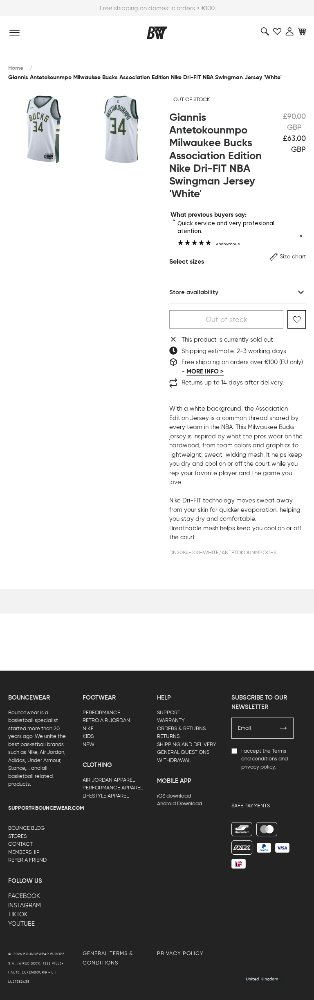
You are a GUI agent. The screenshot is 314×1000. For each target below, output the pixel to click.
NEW (88, 744)
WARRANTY (171, 720)
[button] (288, 256)
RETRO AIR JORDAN (106, 720)
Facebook (24, 896)
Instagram (24, 905)
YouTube (21, 923)
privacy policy (258, 767)
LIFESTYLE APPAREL (106, 796)
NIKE (88, 728)
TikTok (18, 914)
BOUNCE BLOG (26, 828)
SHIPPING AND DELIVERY (186, 744)
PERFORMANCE (101, 712)
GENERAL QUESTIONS (183, 752)
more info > (205, 371)
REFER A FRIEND (27, 860)
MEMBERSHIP (24, 852)
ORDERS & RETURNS (181, 728)
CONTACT (20, 844)
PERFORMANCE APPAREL (113, 787)
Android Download (179, 803)
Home (15, 67)
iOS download (174, 796)
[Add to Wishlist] (296, 319)
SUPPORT (168, 712)
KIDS (88, 736)
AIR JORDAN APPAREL (109, 780)
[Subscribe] (283, 728)
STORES (17, 836)
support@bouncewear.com (46, 808)
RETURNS (168, 736)
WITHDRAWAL (174, 760)
